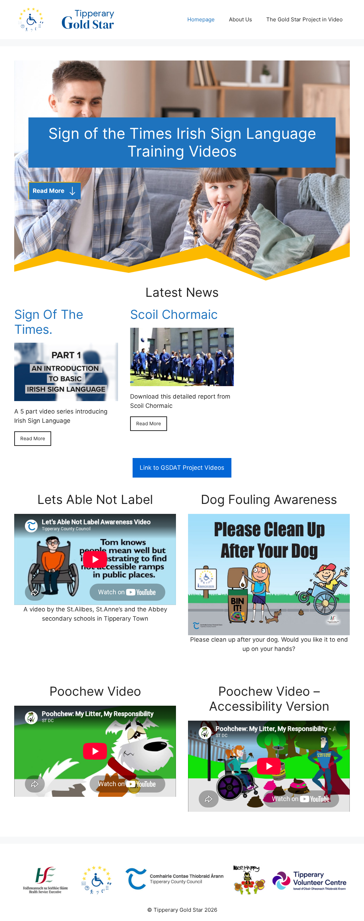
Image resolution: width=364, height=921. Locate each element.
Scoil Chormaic (174, 314)
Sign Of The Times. (48, 322)
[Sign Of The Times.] (66, 396)
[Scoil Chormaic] (182, 381)
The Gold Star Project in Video (304, 19)
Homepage (201, 19)
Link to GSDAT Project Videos (182, 467)
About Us (240, 19)
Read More (32, 438)
